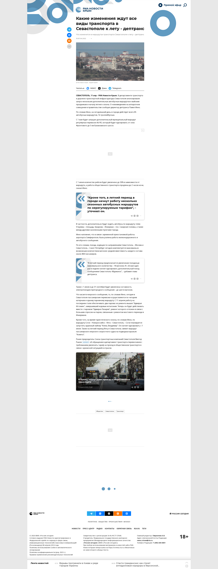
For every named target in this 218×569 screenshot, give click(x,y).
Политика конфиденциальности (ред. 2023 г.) (47, 552)
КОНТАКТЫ (109, 529)
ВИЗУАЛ (127, 522)
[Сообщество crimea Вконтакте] (100, 513)
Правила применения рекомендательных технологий (51, 555)
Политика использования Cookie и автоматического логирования (51, 548)
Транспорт (120, 411)
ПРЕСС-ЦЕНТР (88, 529)
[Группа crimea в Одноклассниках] (118, 513)
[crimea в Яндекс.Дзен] (109, 513)
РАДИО (100, 529)
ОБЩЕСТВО (103, 522)
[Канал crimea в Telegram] (91, 513)
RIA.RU (137, 529)
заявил (86, 342)
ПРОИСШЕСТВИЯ (115, 522)
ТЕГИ (144, 529)
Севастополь (109, 411)
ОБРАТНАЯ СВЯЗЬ (124, 529)
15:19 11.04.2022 (81, 38)
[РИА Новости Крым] (89, 9)
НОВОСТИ (76, 529)
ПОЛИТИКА (92, 522)
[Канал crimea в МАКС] (126, 513)
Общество (99, 411)
